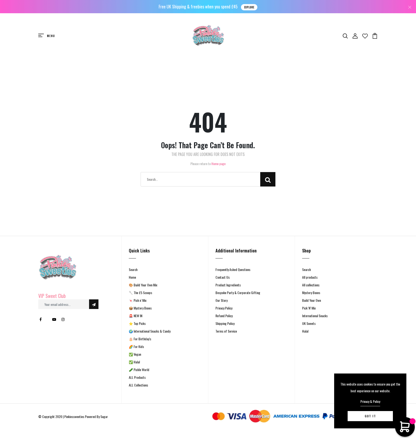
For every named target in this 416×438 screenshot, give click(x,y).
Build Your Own (311, 300)
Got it (370, 416)
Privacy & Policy (370, 401)
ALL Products (137, 377)
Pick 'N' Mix (309, 307)
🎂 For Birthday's (140, 338)
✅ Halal (134, 361)
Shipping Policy (224, 323)
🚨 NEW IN (135, 315)
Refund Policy (224, 315)
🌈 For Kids (136, 346)
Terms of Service (226, 331)
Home (132, 277)
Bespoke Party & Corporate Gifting (237, 292)
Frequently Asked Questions (232, 269)
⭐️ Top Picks (137, 323)
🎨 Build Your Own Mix (143, 284)
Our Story (221, 300)
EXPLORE (249, 7)
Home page (218, 163)
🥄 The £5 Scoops (140, 292)
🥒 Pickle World (139, 369)
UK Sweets (309, 323)
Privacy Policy (223, 307)
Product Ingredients (228, 284)
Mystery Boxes (311, 292)
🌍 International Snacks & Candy (149, 331)
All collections (310, 284)
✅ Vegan (135, 354)
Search (133, 269)
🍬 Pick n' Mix (137, 300)
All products (310, 277)
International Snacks (315, 315)
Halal (305, 331)
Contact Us (222, 277)
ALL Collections (138, 384)
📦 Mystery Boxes (140, 307)
